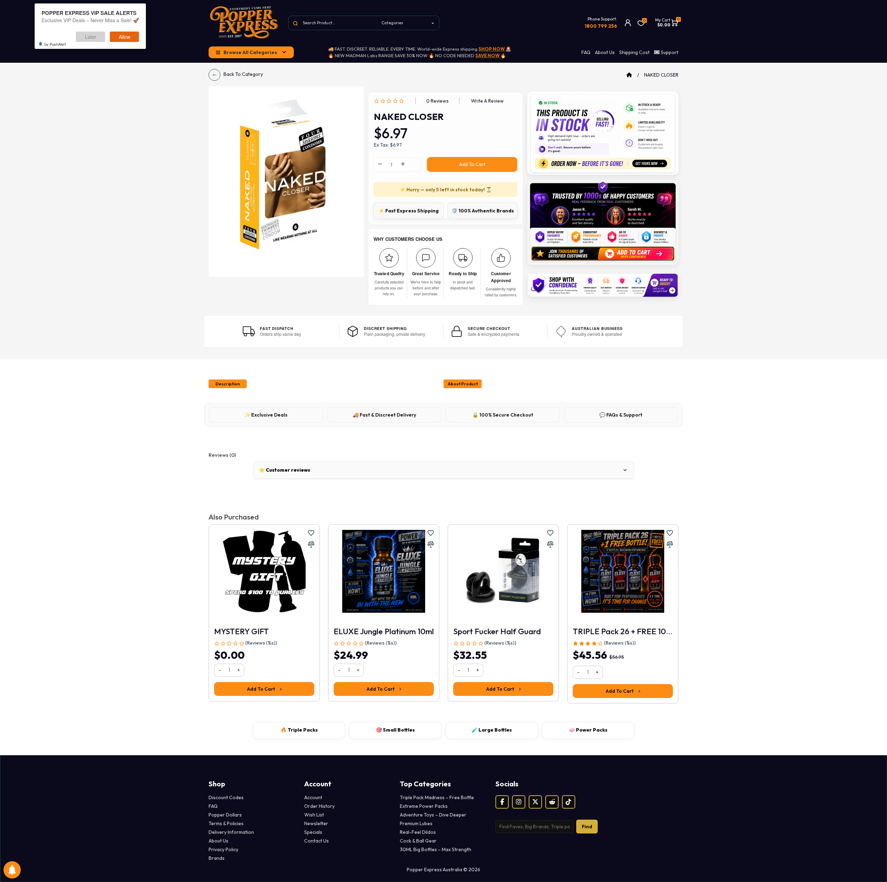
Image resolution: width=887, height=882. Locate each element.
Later (90, 36)
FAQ (585, 52)
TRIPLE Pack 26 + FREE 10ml (623, 631)
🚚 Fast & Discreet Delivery (384, 415)
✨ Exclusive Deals (266, 415)
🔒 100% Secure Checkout (502, 415)
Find (587, 826)
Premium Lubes (416, 823)
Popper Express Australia (76, 503)
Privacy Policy (223, 849)
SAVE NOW (487, 55)
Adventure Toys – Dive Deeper (433, 815)
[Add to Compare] (311, 544)
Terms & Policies (226, 823)
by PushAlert (55, 44)
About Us (605, 52)
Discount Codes (226, 797)
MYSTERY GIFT (241, 631)
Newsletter (316, 823)
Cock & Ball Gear (418, 841)
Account (313, 797)
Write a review (487, 101)
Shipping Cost (634, 52)
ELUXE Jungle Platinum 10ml (384, 631)
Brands (217, 858)
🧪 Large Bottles (492, 730)
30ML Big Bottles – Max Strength (435, 849)
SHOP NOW (492, 49)
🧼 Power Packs (588, 730)
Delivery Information (231, 832)
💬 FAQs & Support (620, 415)
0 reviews (437, 101)
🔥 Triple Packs (299, 730)
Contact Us (316, 841)
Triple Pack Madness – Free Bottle (437, 797)
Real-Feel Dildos (418, 832)
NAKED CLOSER (661, 75)
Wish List (314, 815)
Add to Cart (472, 164)
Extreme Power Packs (424, 806)
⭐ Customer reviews (284, 470)
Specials (313, 832)
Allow (124, 36)
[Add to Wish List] (311, 533)
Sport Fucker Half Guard (497, 631)
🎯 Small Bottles (395, 730)
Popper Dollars (225, 815)
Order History (319, 806)
